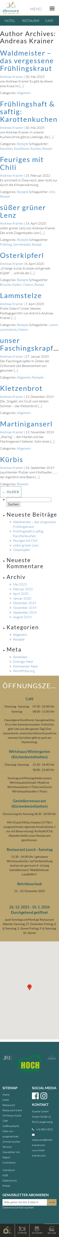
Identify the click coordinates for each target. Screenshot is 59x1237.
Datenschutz (9, 1180)
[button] (6, 1231)
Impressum (8, 1170)
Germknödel (21, 244)
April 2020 (21, 594)
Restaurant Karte (12, 1110)
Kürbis (11, 459)
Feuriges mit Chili (22, 163)
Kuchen (35, 148)
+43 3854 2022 (44, 1129)
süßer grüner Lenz (23, 211)
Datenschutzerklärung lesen (18, 1207)
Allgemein (24, 93)
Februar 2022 (23, 589)
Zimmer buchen (11, 1141)
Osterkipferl (22, 255)
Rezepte (22, 144)
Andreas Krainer (11, 77)
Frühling (6, 244)
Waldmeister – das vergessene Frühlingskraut (27, 61)
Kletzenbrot (21, 388)
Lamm (53, 325)
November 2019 (25, 608)
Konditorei (21, 148)
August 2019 (22, 617)
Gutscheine (8, 1162)
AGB (5, 1175)
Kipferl (17, 285)
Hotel (10, 21)
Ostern (28, 285)
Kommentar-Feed (25, 666)
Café (49, 21)
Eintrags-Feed (23, 661)
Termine (6, 1146)
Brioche (5, 285)
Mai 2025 (20, 584)
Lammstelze (21, 295)
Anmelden (20, 657)
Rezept (47, 148)
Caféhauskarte (10, 1126)
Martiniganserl (26, 424)
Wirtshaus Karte (11, 1115)
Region (6, 1157)
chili (52, 192)
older (10, 492)
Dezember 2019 (24, 603)
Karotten (6, 148)
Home (5, 1094)
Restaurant (32, 21)
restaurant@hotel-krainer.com (42, 1142)
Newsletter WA (11, 1152)
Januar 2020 (22, 598)
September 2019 (25, 612)
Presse (6, 1185)
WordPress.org (24, 671)
